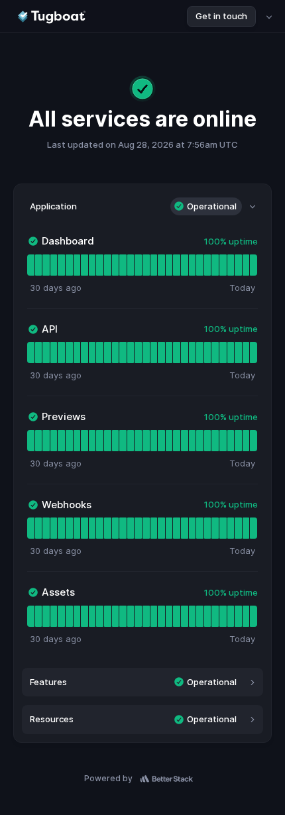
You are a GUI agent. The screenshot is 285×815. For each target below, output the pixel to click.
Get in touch (221, 16)
